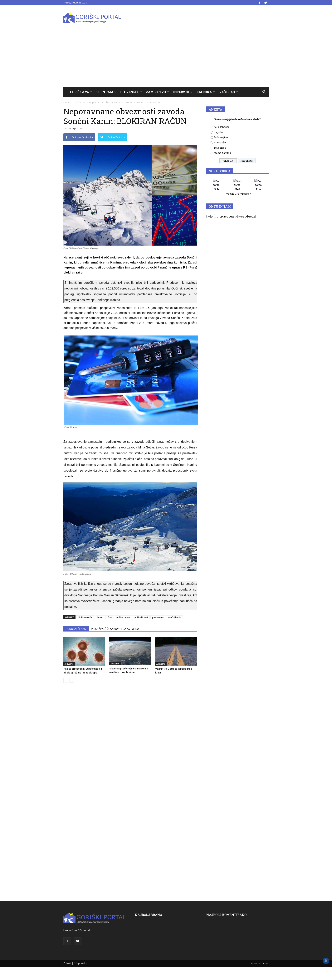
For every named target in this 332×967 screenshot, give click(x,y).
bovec (100, 617)
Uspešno (219, 132)
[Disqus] (130, 744)
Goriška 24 (79, 92)
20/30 (258, 187)
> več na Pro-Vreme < (237, 193)
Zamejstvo (156, 92)
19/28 (237, 187)
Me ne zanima (222, 153)
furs (110, 617)
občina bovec (123, 617)
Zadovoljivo (221, 137)
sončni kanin (174, 617)
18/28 (216, 187)
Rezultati (247, 160)
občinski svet (141, 617)
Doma (66, 102)
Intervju (181, 92)
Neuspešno (220, 142)
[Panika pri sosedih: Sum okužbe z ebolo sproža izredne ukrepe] (84, 651)
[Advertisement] (166, 58)
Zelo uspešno (222, 127)
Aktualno (69, 664)
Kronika (204, 92)
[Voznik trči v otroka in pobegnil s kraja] (176, 651)
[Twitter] (266, 2)
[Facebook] (259, 2)
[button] (264, 92)
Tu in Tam (104, 92)
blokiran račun (85, 617)
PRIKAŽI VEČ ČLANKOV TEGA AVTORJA (115, 628)
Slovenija (129, 92)
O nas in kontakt (260, 963)
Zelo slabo (220, 147)
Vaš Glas (227, 92)
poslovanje (158, 617)
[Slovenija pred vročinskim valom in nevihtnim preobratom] (130, 651)
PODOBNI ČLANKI (76, 628)
